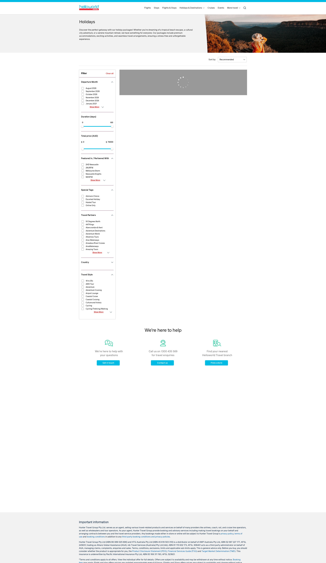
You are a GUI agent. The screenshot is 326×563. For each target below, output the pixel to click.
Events (221, 8)
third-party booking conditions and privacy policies (146, 537)
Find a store (216, 363)
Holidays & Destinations (191, 8)
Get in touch (108, 363)
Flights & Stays (169, 8)
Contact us (162, 363)
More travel (232, 8)
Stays (156, 8)
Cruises (211, 8)
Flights (147, 8)
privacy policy (227, 534)
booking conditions (96, 537)
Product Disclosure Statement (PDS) (149, 551)
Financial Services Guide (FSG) (182, 551)
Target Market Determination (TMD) (218, 551)
